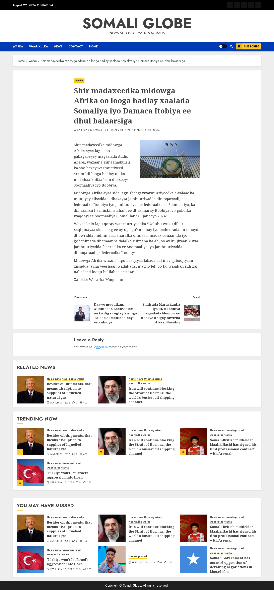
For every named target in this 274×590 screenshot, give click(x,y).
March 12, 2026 (60, 402)
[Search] (231, 46)
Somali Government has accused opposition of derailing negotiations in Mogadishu (231, 565)
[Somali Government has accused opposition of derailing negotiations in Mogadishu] (193, 559)
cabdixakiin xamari (89, 130)
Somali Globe (137, 23)
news (58, 46)
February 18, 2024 (118, 130)
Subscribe (251, 46)
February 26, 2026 (62, 482)
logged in (100, 347)
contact (76, 46)
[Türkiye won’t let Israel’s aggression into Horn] (30, 472)
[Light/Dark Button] (223, 46)
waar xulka (38, 46)
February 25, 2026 (143, 562)
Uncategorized (153, 379)
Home (93, 46)
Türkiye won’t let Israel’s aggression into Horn (67, 475)
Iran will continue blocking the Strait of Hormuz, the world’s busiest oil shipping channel (152, 395)
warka (18, 46)
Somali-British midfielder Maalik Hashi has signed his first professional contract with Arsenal (233, 447)
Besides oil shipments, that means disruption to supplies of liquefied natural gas (69, 390)
